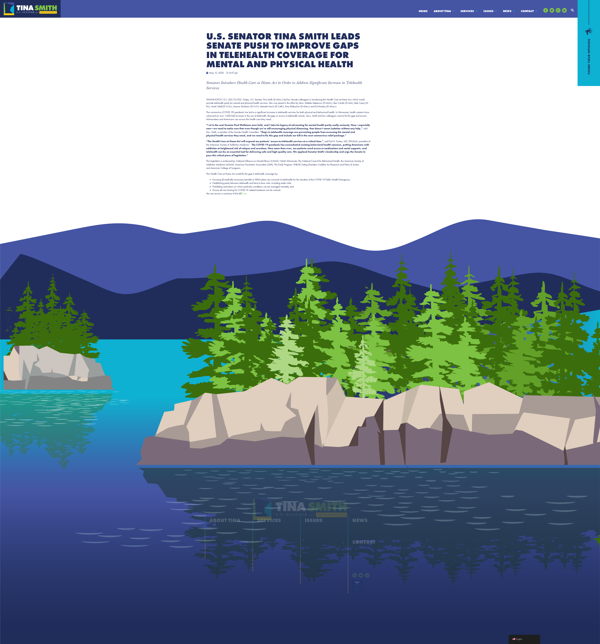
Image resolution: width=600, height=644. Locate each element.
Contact (527, 11)
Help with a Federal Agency (272, 529)
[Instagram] (558, 10)
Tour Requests (265, 566)
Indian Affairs (312, 560)
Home (423, 11)
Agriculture (311, 529)
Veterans (309, 579)
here (244, 193)
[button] (572, 10)
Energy (309, 541)
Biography (215, 529)
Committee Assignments (223, 541)
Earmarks (214, 554)
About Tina (442, 11)
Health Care (311, 554)
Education (310, 535)
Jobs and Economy (315, 566)
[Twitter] (552, 10)
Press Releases (360, 529)
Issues (488, 11)
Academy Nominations (270, 535)
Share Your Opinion (363, 551)
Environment (312, 548)
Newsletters (358, 535)
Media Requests (361, 557)
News (507, 11)
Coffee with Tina (266, 541)
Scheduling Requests (268, 560)
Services (467, 11)
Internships (263, 554)
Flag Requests (264, 548)
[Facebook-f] (545, 10)
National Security (314, 573)
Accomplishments (219, 535)
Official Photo (217, 548)
